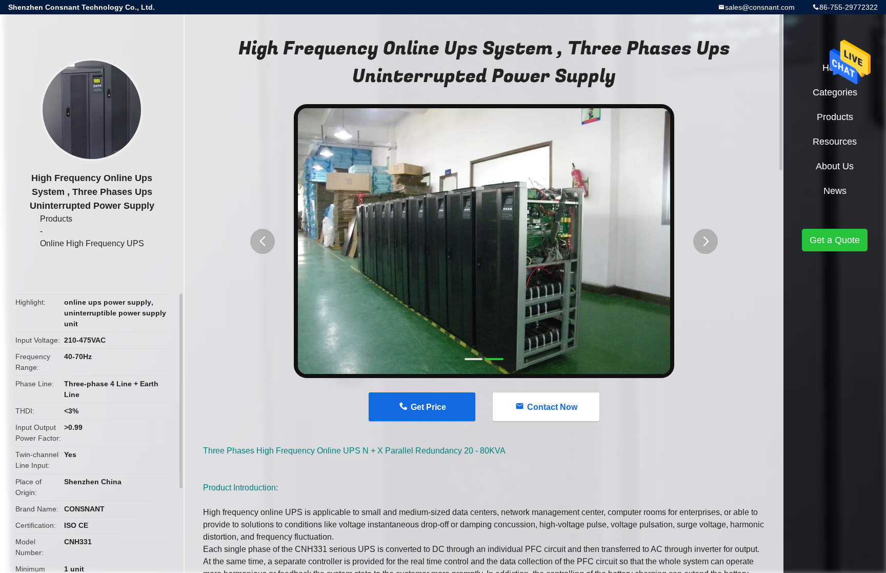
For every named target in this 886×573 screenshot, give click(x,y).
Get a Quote (835, 240)
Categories (835, 92)
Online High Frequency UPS (92, 243)
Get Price (428, 407)
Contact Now (552, 407)
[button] (262, 241)
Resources (835, 141)
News (835, 191)
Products (56, 218)
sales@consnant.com (760, 7)
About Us (835, 166)
